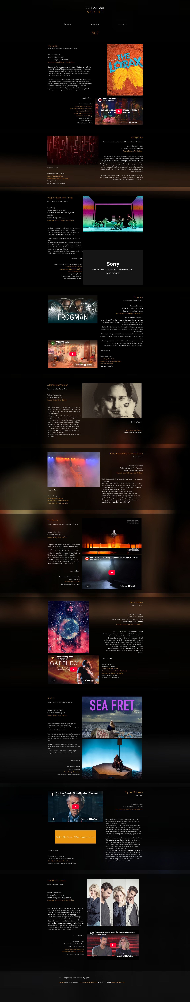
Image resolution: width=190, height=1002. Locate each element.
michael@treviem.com (89, 982)
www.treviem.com (118, 982)
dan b (90, 7)
